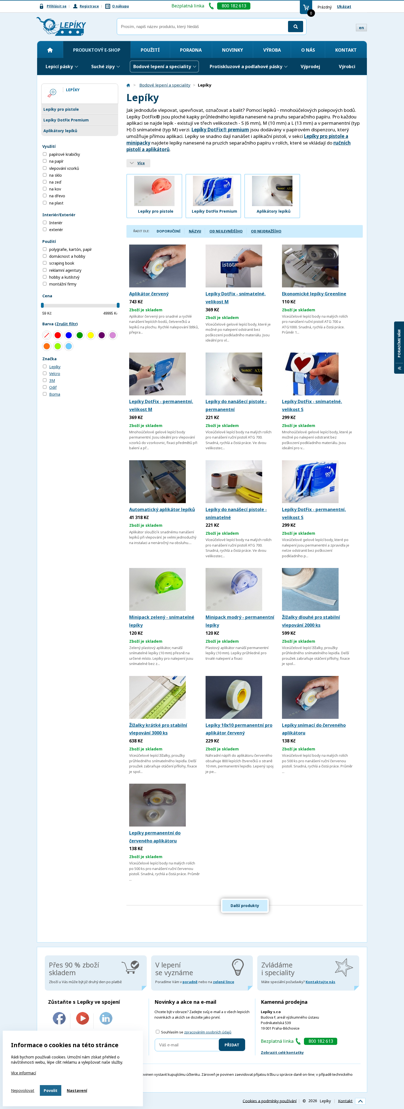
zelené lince (223, 982)
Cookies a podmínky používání (270, 1100)
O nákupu (120, 6)
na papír (56, 161)
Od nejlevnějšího (226, 231)
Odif (53, 387)
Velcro (54, 373)
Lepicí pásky (59, 66)
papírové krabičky (64, 154)
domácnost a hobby (67, 256)
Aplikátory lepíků (60, 130)
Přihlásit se (57, 6)
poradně (190, 982)
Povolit (50, 1090)
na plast (56, 203)
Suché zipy (103, 66)
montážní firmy (62, 284)
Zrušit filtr (66, 323)
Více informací (23, 1072)
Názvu (195, 231)
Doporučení (169, 231)
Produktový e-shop (96, 50)
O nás (308, 50)
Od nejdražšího (266, 231)
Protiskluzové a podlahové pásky (246, 66)
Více (141, 163)
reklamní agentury (65, 270)
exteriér (56, 229)
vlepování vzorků (64, 168)
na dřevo (57, 195)
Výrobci (347, 66)
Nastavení (77, 1090)
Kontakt (346, 50)
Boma (54, 394)
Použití (150, 50)
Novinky (232, 50)
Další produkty (245, 905)
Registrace (89, 6)
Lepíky (54, 366)
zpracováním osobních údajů (207, 1032)
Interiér (55, 222)
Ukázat (344, 6)
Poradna (191, 50)
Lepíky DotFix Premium (66, 120)
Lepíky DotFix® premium (220, 129)
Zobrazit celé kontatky (282, 1052)
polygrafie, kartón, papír (70, 249)
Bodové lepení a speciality (162, 66)
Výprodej (310, 66)
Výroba (272, 50)
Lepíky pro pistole (61, 109)
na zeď (55, 182)
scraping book (61, 263)
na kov (55, 189)
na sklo (55, 175)
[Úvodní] (50, 50)
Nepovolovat (22, 1090)
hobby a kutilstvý (64, 277)
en (361, 27)
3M (52, 380)
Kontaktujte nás (320, 982)
